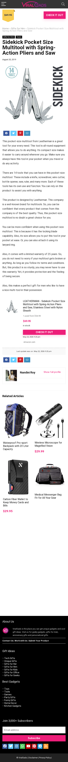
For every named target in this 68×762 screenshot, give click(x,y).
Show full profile (52, 372)
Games (8, 694)
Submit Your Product (38, 641)
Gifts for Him (18, 28)
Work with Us (21, 641)
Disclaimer (33, 758)
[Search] (63, 4)
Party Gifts (9, 697)
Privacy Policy (45, 758)
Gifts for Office (11, 672)
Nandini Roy (27, 372)
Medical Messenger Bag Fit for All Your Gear (48, 496)
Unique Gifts (10, 661)
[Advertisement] (34, 573)
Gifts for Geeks (12, 675)
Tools (19, 37)
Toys (6, 689)
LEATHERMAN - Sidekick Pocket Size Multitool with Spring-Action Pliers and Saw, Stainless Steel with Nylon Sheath (44, 306)
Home (5, 28)
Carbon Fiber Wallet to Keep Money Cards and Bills (16, 502)
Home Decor (10, 703)
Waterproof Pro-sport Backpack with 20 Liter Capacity (16, 446)
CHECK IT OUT (54, 15)
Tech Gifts (9, 658)
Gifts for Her (10, 664)
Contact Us (7, 641)
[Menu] (4, 4)
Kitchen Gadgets (12, 706)
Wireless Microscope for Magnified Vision (48, 444)
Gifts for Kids (11, 669)
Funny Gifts (10, 700)
